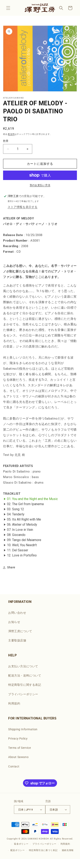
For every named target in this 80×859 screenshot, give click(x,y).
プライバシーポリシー (23, 694)
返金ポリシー (21, 844)
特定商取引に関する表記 (24, 684)
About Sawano (18, 757)
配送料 (11, 134)
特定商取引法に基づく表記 (43, 850)
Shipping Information (23, 729)
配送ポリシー (17, 850)
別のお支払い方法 (40, 185)
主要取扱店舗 (17, 640)
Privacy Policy (17, 738)
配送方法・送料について (24, 675)
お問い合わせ (17, 612)
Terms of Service (19, 747)
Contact (13, 766)
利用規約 (14, 703)
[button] (8, 8)
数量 (6, 140)
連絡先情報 (68, 850)
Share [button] (11, 567)
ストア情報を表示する (23, 207)
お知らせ (14, 622)
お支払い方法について (23, 666)
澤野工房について (20, 631)
